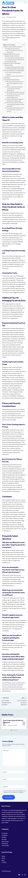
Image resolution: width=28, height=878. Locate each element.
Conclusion (7, 78)
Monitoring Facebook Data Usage (15, 68)
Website (5, 786)
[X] (22, 874)
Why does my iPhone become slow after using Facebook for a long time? (15, 83)
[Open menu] (25, 3)
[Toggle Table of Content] (22, 45)
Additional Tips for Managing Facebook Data (12, 64)
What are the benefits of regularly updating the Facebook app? (15, 100)
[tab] (11, 730)
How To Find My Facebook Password (21, 701)
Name (5, 772)
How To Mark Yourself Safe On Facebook (6, 701)
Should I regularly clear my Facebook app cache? (13, 96)
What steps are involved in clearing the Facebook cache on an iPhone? (15, 93)
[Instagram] (25, 874)
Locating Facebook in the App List (15, 59)
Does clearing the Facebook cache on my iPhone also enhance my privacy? (15, 109)
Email (5, 779)
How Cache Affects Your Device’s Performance (15, 51)
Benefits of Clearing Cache (13, 48)
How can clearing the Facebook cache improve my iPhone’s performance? (15, 88)
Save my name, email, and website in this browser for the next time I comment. (15, 791)
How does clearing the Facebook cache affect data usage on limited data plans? (15, 104)
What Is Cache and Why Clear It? (13, 47)
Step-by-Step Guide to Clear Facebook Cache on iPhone (12, 55)
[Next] (24, 723)
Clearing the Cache (11, 61)
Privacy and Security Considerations (14, 70)
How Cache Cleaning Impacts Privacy (13, 73)
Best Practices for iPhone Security (15, 76)
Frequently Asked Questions (12, 79)
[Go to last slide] (4, 723)
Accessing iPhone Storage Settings (15, 58)
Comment (6, 750)
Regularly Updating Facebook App (15, 67)
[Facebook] (19, 874)
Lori (4, 17)
